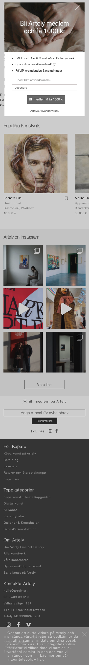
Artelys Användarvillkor (44, 110)
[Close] (77, 7)
